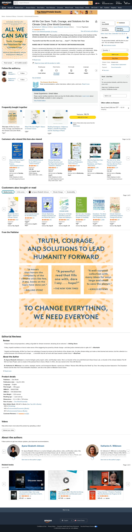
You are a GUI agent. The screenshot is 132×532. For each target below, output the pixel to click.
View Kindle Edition (40, 100)
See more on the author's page (31, 459)
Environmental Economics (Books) (18, 408)
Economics (20, 16)
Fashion (106, 7)
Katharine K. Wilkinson (41, 27)
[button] (4, 8)
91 (33, 218)
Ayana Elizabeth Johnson (61, 27)
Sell (101, 7)
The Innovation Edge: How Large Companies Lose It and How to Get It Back (30, 493)
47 (119, 220)
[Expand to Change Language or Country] (71, 520)
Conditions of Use (41, 526)
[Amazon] (6, 2)
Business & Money (11, 16)
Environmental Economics (31, 16)
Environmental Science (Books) (17, 411)
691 (68, 220)
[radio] (108, 23)
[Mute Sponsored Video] (42, 488)
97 (85, 220)
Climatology (11, 406)
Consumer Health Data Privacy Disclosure (68, 526)
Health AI (10, 7)
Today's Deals (79, 7)
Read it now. (86, 84)
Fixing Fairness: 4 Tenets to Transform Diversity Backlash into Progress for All (109, 493)
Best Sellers (40, 7)
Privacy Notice (51, 526)
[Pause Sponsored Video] (42, 484)
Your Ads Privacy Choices (87, 526)
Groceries (60, 7)
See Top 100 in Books (34, 404)
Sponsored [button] (4, 467)
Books (87, 7)
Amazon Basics (30, 7)
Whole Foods (69, 7)
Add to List (108, 96)
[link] (35, 117)
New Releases (50, 7)
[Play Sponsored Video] (66, 480)
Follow (22, 73)
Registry (113, 7)
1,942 (102, 220)
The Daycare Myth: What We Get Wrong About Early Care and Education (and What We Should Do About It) (70, 493)
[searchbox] (53, 3)
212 (17, 220)
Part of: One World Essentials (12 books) (44, 31)
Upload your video (8, 430)
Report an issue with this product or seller (47, 63)
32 (51, 220)
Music (120, 7)
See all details (36, 78)
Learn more (85, 96)
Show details (76, 126)
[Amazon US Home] (48, 521)
